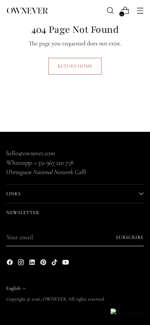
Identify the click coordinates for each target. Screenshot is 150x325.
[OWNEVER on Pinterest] (44, 264)
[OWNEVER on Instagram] (21, 264)
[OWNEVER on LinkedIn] (33, 264)
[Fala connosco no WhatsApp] (127, 313)
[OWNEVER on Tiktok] (55, 264)
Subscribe (130, 237)
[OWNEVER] (27, 11)
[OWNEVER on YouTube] (66, 264)
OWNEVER (54, 299)
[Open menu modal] (140, 10)
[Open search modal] (110, 10)
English (13, 288)
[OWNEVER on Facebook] (10, 264)
